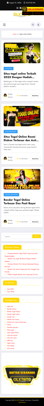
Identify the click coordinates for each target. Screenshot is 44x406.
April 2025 (10, 292)
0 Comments (23, 96)
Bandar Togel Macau (13, 311)
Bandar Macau (11, 309)
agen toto (10, 306)
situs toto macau (12, 335)
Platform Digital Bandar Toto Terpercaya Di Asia (23, 274)
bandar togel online (11, 194)
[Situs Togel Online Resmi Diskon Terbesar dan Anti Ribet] (22, 116)
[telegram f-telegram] (20, 8)
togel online (11, 343)
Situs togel (8, 68)
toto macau (10, 348)
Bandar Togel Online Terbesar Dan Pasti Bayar (20, 201)
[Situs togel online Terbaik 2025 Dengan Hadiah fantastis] (22, 53)
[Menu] (4, 24)
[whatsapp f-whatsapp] (17, 8)
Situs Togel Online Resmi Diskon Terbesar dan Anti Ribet (20, 138)
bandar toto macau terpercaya (16, 322)
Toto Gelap (10, 346)
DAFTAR (37, 13)
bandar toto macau (13, 319)
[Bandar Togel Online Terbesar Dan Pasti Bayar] (22, 179)
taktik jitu (10, 340)
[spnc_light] (38, 24)
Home (9, 325)
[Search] (33, 25)
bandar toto (11, 317)
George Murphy (10, 95)
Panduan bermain (12, 327)
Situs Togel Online (10, 131)
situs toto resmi (12, 338)
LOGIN (26, 13)
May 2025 (10, 289)
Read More (35, 96)
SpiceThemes (22, 402)
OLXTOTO (17, 400)
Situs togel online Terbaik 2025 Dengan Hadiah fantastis (20, 75)
